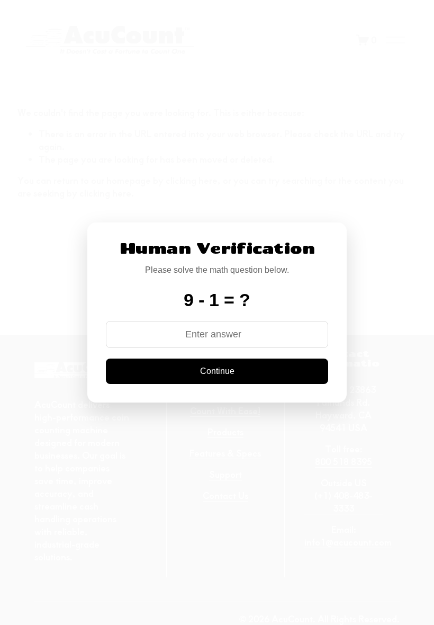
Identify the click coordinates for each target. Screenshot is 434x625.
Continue (217, 371)
